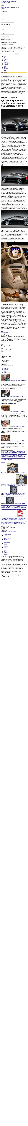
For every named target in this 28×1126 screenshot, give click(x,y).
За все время (7, 372)
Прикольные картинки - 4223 (17, 411)
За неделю (6, 368)
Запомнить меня (15, 7)
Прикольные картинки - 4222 (17, 426)
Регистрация (6, 2)
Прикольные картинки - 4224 (17, 396)
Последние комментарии (7, 450)
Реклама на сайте (11, 531)
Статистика (3, 1)
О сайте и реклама (11, 1)
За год (5, 371)
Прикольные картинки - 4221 (17, 440)
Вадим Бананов (5, 332)
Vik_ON (3, 529)
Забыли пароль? (5, 7)
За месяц (6, 369)
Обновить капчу (5, 36)
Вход (2, 2)
